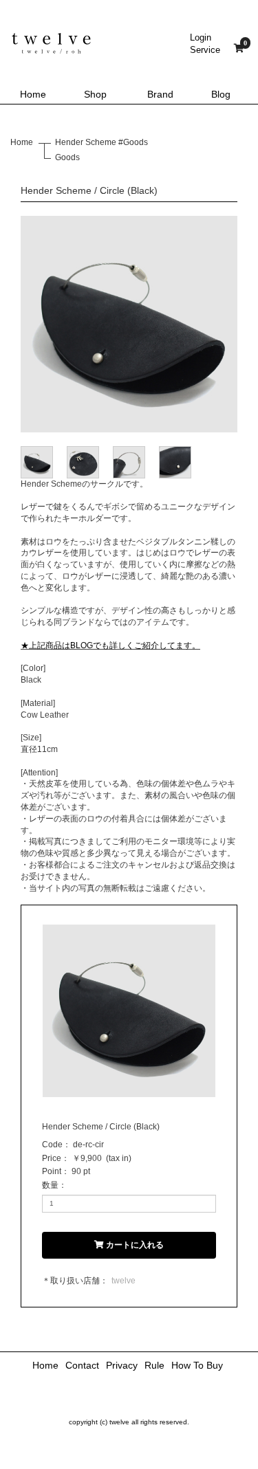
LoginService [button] (205, 43)
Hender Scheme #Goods (101, 142)
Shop (95, 94)
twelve (123, 1280)
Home (33, 94)
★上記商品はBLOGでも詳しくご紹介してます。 (110, 645)
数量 (50, 1185)
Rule (154, 1365)
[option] (129, 324)
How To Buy (197, 1365)
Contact (82, 1365)
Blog (220, 94)
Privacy (122, 1365)
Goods (67, 157)
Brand (160, 94)
